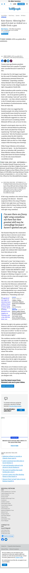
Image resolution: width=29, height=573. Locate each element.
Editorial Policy (4, 549)
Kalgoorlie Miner (4, 507)
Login (14, 4)
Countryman (4, 500)
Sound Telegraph (4, 520)
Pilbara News (4, 517)
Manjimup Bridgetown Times (7, 510)
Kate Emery (11, 15)
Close (4, 564)
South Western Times (5, 519)
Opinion (17, 15)
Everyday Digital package (15, 406)
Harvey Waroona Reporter (6, 505)
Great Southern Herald (6, 503)
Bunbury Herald (4, 496)
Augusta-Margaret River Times (7, 493)
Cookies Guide (19, 557)
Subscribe (21, 4)
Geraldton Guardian (5, 501)
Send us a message (8, 536)
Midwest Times (4, 512)
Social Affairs (4, 15)
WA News (23, 15)
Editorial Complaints (14, 549)
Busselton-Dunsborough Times (7, 498)
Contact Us (3, 546)
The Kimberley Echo (5, 508)
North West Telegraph (5, 515)
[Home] (4, 4)
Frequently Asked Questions (14, 546)
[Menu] (2, 4)
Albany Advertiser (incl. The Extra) (8, 491)
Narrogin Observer (5, 513)
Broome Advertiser (5, 495)
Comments (6, 31)
